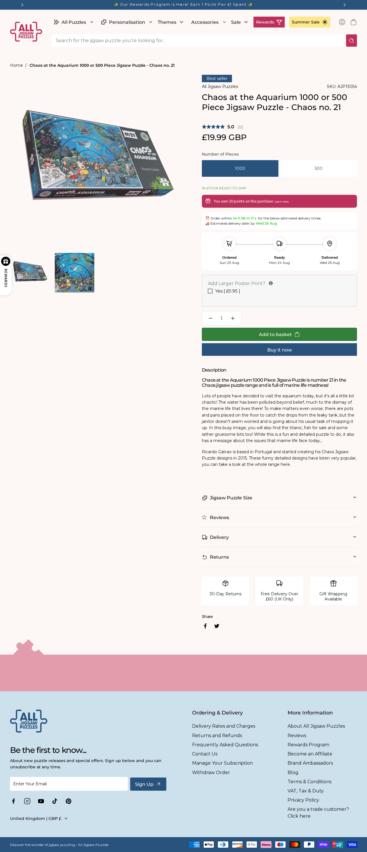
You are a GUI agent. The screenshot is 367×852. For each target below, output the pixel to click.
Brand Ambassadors (310, 763)
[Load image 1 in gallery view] (30, 272)
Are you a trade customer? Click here (318, 812)
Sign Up (144, 784)
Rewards (265, 22)
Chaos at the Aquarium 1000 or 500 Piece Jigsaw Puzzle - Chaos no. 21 (102, 65)
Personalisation (127, 22)
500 (319, 168)
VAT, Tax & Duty (306, 791)
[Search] (351, 40)
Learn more (282, 201)
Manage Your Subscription (222, 763)
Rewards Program (308, 744)
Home (16, 65)
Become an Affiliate (310, 754)
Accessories (204, 22)
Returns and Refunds (217, 735)
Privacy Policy (303, 800)
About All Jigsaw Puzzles (316, 726)
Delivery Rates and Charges (223, 726)
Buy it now (279, 350)
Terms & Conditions (309, 781)
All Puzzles (74, 22)
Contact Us (204, 754)
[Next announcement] (344, 5)
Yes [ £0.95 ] (227, 291)
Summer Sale (306, 22)
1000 (240, 168)
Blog (293, 772)
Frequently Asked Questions (225, 744)
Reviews (297, 735)
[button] (72, 22)
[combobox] (197, 40)
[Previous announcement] (22, 5)
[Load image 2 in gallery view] (74, 272)
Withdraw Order (211, 772)
